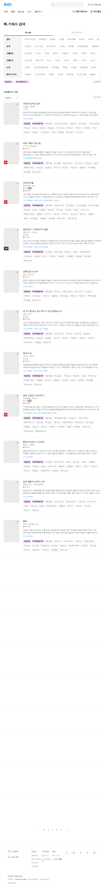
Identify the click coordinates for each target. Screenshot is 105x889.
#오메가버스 (59, 333)
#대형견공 (45, 545)
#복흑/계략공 (29, 167)
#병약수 (73, 296)
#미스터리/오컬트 (61, 123)
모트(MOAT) (38, 484)
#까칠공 (68, 210)
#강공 (34, 128)
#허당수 (83, 338)
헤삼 (25, 274)
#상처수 (27, 470)
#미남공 (27, 128)
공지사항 (15, 857)
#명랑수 (74, 338)
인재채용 (55, 859)
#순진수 (65, 167)
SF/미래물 (71, 39)
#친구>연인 (83, 418)
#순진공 (54, 545)
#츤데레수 (36, 550)
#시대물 (57, 163)
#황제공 (61, 466)
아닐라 (31, 356)
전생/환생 (83, 67)
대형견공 (65, 53)
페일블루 (33, 146)
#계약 (68, 462)
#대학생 (61, 427)
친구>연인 (39, 46)
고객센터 (15, 851)
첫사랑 (62, 46)
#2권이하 (47, 342)
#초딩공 (63, 545)
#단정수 (74, 167)
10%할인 (27, 74)
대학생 (65, 67)
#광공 (96, 163)
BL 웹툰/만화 (77, 32)
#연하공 (27, 296)
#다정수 (79, 506)
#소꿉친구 (73, 418)
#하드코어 (70, 132)
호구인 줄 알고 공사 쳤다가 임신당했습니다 (42, 311)
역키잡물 (55, 67)
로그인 (94, 4)
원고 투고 (45, 855)
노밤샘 (25, 106)
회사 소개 (56, 855)
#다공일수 (83, 123)
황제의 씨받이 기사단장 (33, 442)
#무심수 (53, 256)
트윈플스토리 (33, 524)
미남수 (27, 60)
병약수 (38, 60)
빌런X (25, 445)
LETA (25, 356)
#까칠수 (27, 132)
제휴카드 (34, 855)
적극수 (84, 60)
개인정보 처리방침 (21, 879)
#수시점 (79, 132)
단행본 (51, 74)
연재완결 (69, 74)
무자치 (25, 146)
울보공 (55, 53)
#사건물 (87, 256)
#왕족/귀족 (45, 470)
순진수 (66, 60)
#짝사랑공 (89, 422)
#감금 (73, 380)
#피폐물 (27, 172)
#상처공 (39, 167)
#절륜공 (48, 167)
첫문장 (32, 445)
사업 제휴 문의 (46, 860)
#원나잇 (73, 123)
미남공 (27, 53)
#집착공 (27, 123)
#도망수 (65, 380)
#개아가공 (61, 128)
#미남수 (27, 550)
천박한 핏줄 (28, 183)
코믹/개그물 (81, 74)
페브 (33, 186)
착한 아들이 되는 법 (32, 143)
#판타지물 (58, 252)
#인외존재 (45, 132)
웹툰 (13, 11)
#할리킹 (35, 510)
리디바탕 (34, 866)
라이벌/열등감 (82, 46)
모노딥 (34, 232)
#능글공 (51, 128)
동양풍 (81, 39)
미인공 (38, 53)
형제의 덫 (27, 353)
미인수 (49, 60)
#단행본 (60, 132)
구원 (26, 67)
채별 (25, 314)
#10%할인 (92, 167)
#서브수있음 (93, 205)
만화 (6, 11)
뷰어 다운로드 (36, 859)
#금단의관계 (68, 163)
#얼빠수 (35, 132)
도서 (29, 11)
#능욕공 (42, 128)
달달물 (92, 74)
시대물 (61, 39)
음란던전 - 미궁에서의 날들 (35, 229)
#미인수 (70, 128)
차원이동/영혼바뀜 (41, 67)
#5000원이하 (37, 123)
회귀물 (73, 67)
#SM (53, 132)
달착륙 (32, 106)
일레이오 (26, 232)
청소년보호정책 (33, 879)
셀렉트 (37, 11)
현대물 (52, 39)
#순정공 (37, 256)
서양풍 (90, 39)
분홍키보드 (27, 484)
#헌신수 (79, 466)
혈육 (25, 521)
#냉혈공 (42, 210)
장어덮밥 (26, 398)
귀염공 (83, 53)
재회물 (71, 46)
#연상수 (82, 296)
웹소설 (21, 11)
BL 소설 (28, 32)
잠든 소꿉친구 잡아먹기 (33, 395)
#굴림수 (83, 167)
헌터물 (41, 39)
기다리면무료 (40, 74)
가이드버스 (28, 39)
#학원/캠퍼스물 (60, 418)
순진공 (75, 53)
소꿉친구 (27, 46)
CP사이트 (34, 863)
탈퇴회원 (26, 186)
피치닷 (34, 398)
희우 (30, 314)
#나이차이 (79, 163)
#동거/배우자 (29, 422)
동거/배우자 (51, 46)
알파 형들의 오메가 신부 (34, 481)
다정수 (57, 60)
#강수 (95, 128)
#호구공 (78, 333)
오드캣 (31, 274)
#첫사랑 (39, 422)
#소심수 (74, 214)
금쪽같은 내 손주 (30, 271)
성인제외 (97, 97)
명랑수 (75, 60)
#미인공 (69, 333)
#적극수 (79, 128)
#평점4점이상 (40, 431)
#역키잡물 (92, 296)
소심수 (93, 60)
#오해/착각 (28, 342)
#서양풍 (48, 252)
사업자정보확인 (44, 879)
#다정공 (88, 291)
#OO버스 (57, 541)
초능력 (93, 67)
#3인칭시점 (72, 218)
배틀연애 (95, 46)
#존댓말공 (64, 296)
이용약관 (10, 879)
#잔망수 (87, 128)
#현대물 (48, 123)
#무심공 (60, 210)
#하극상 (57, 291)
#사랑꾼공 (28, 256)
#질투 (69, 427)
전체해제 (97, 82)
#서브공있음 (94, 123)
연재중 (60, 74)
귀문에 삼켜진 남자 (31, 103)
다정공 (47, 53)
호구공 (92, 53)
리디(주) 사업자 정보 (15, 876)
